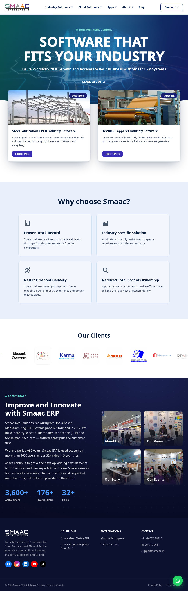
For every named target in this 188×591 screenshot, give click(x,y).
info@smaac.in (150, 544)
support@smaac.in (152, 551)
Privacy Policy (155, 585)
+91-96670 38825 (151, 538)
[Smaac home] (17, 7)
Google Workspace (112, 538)
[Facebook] (8, 564)
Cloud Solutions (90, 7)
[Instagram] (17, 564)
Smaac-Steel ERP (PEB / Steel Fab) (75, 546)
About (127, 7)
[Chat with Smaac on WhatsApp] (178, 581)
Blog (142, 7)
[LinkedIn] (25, 564)
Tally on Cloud (109, 544)
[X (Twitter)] (43, 564)
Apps (112, 7)
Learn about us (94, 81)
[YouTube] (34, 564)
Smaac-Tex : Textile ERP (75, 538)
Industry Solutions (59, 7)
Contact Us (172, 7)
